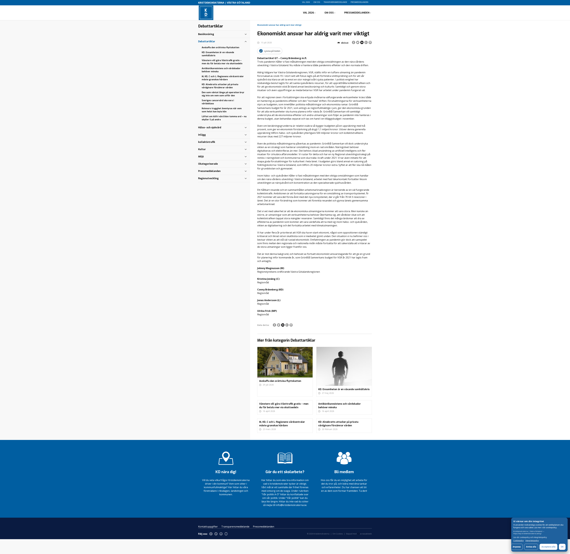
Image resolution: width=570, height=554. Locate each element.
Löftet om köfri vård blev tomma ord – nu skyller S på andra (224, 118)
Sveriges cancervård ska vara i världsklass (218, 102)
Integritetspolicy (532, 540)
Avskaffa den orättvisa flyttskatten (220, 47)
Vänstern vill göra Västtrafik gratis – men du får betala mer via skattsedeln (222, 62)
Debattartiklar (206, 41)
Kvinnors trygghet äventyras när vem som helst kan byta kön (222, 110)
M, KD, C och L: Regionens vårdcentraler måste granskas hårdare (223, 78)
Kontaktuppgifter (208, 526)
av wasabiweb (366, 533)
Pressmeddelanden (359, 2)
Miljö (201, 156)
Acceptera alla (548, 546)
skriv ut (344, 42)
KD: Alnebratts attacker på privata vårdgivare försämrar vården (220, 86)
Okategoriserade (208, 163)
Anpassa (517, 546)
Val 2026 (306, 2)
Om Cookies (337, 533)
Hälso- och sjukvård (209, 127)
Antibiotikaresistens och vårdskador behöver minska (221, 70)
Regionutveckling (208, 178)
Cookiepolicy (518, 540)
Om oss (316, 2)
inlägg (202, 134)
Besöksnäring (206, 34)
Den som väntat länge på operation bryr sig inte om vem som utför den (223, 94)
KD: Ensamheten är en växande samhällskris (218, 54)
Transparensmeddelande (335, 2)
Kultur (202, 149)
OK (562, 546)
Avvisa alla (531, 546)
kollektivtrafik (206, 142)
